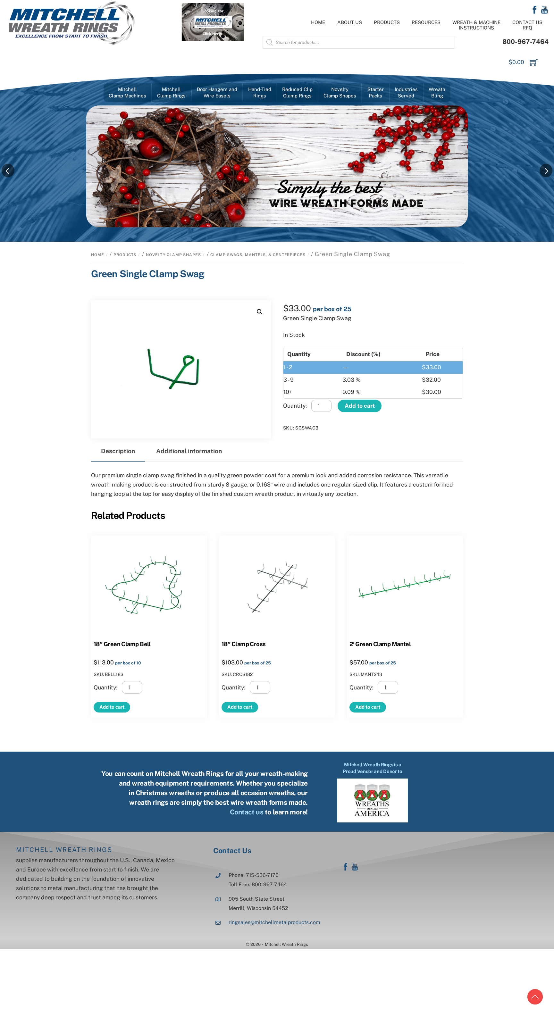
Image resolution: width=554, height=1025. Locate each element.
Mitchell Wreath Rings (64, 850)
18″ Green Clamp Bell (122, 643)
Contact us (247, 812)
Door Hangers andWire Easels (217, 92)
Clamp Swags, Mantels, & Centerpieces (257, 255)
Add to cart (360, 405)
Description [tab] (118, 450)
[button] (259, 312)
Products (387, 22)
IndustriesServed (406, 92)
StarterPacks (375, 92)
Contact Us (232, 850)
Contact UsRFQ (527, 25)
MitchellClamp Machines (127, 92)
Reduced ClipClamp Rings (297, 92)
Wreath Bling (437, 92)
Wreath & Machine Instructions (476, 25)
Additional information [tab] (189, 450)
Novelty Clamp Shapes (173, 255)
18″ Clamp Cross (244, 643)
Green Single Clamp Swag (147, 273)
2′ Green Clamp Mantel (380, 643)
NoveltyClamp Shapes (339, 92)
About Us (349, 22)
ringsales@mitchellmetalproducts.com (274, 922)
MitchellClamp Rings (171, 92)
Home (318, 22)
